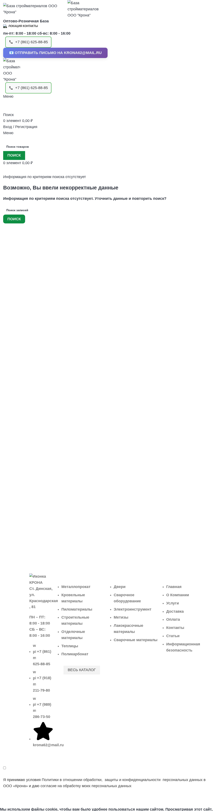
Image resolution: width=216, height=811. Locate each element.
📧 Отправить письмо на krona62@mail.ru (55, 53)
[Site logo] (35, 9)
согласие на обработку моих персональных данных (85, 786)
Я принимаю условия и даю (104, 783)
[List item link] (41, 697)
